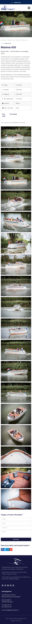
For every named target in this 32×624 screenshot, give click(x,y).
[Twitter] (3, 585)
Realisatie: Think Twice (16, 620)
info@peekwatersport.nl (12, 610)
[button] (2, 549)
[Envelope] (13, 585)
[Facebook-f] (5, 585)
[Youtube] (8, 585)
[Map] (11, 585)
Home (2, 43)
